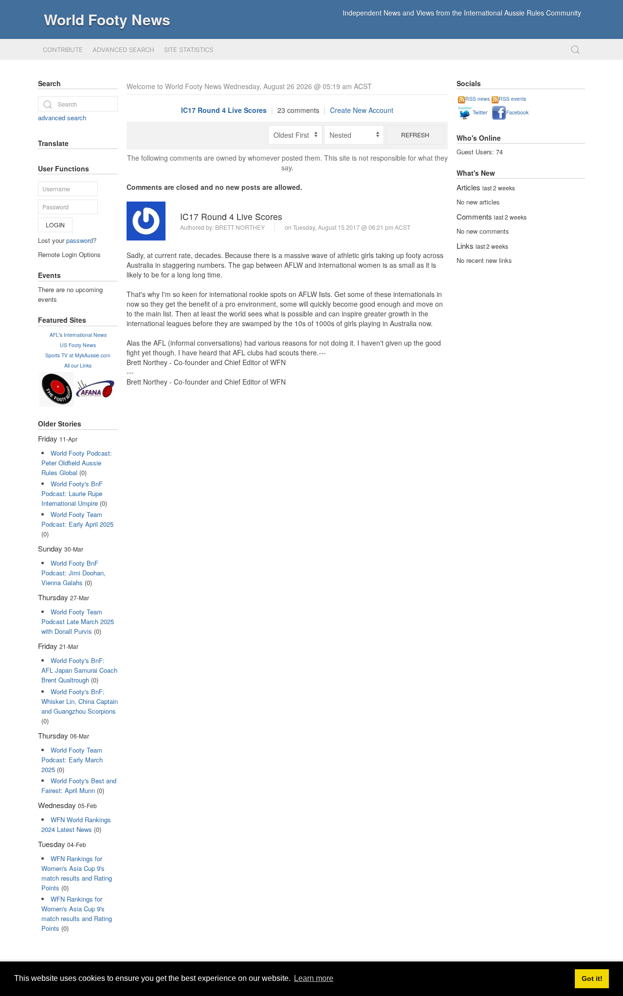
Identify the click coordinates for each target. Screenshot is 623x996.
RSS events (512, 98)
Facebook (517, 112)
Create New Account (361, 110)
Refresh (415, 134)
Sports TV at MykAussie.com (77, 355)
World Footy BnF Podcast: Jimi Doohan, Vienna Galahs (73, 572)
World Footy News (107, 19)
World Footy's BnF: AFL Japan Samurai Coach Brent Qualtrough (79, 670)
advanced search (62, 117)
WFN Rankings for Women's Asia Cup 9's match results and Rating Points (76, 873)
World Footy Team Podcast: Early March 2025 (72, 759)
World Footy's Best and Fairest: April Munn (78, 785)
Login (55, 225)
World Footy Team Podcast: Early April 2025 (77, 519)
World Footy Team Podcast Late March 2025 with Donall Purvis (77, 621)
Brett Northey (240, 227)
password (79, 240)
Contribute (63, 50)
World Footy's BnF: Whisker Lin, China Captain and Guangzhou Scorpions (79, 701)
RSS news (477, 98)
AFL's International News (78, 334)
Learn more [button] (313, 978)
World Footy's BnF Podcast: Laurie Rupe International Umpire (72, 493)
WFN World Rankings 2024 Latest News (76, 824)
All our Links (78, 365)
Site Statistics (188, 50)
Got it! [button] (592, 978)
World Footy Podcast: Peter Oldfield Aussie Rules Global (76, 462)
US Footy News (78, 345)
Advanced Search (123, 50)
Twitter (480, 112)
